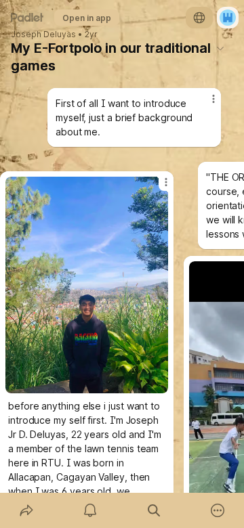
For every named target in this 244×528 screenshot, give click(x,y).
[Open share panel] (26, 510)
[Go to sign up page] (228, 17)
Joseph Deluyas (43, 34)
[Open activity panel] (90, 510)
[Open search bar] (154, 510)
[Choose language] (199, 17)
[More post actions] (157, 187)
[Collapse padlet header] (220, 48)
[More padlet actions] (217, 510)
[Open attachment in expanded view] (86, 285)
